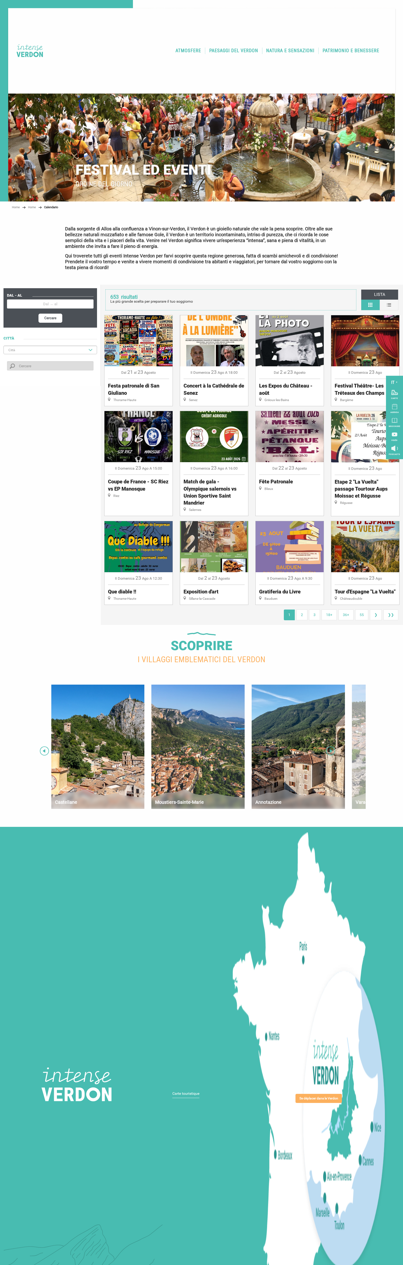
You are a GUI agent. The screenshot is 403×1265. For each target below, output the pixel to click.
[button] (188, 50)
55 (362, 615)
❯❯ (391, 615)
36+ (346, 615)
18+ (329, 615)
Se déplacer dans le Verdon (318, 1098)
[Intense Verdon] (26, 50)
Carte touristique (185, 1093)
